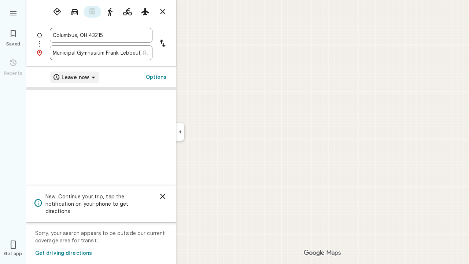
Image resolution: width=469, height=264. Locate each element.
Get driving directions (63, 253)
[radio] (57, 11)
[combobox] (101, 35)
